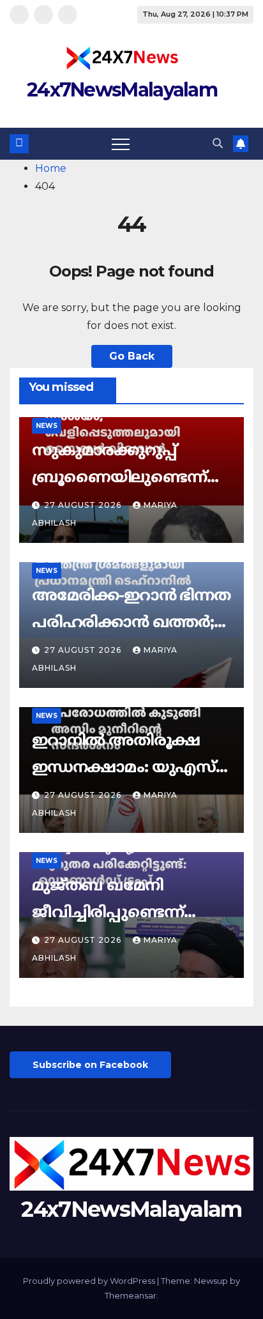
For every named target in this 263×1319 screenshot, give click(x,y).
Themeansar (130, 1295)
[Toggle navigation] (120, 144)
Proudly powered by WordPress (90, 1281)
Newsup (211, 1281)
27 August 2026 (84, 505)
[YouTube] (67, 14)
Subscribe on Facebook (90, 1065)
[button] (218, 143)
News (46, 426)
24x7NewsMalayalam (122, 90)
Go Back (131, 356)
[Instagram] (43, 14)
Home (50, 168)
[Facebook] (19, 14)
